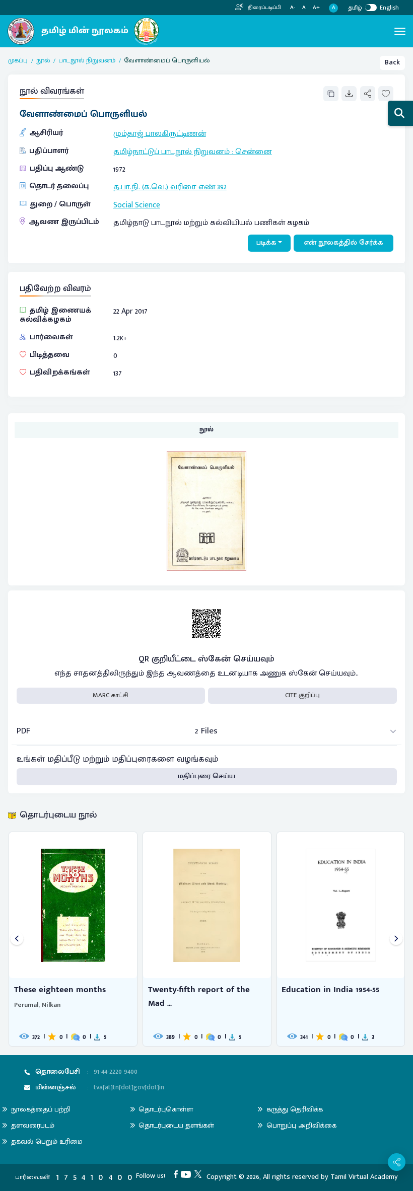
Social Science (136, 204)
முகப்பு (18, 61)
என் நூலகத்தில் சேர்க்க (343, 243)
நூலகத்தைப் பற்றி (41, 1109)
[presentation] (17, 939)
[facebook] (177, 1174)
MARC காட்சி (110, 695)
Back (392, 62)
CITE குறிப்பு (302, 695)
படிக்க (266, 243)
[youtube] (187, 1174)
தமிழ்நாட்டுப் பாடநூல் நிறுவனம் (171, 151)
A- (292, 8)
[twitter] (199, 1174)
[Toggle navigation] (399, 31)
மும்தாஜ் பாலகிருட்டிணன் (159, 133)
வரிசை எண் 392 (198, 186)
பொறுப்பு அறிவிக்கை (301, 1125)
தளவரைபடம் (32, 1125)
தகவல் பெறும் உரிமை (47, 1141)
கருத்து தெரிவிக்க (294, 1109)
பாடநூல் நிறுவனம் (86, 61)
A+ (316, 8)
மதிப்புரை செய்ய (206, 776)
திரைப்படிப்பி (263, 7)
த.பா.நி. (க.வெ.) (141, 186)
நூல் (43, 61)
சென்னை (253, 151)
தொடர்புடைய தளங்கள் (176, 1125)
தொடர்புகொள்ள (166, 1109)
